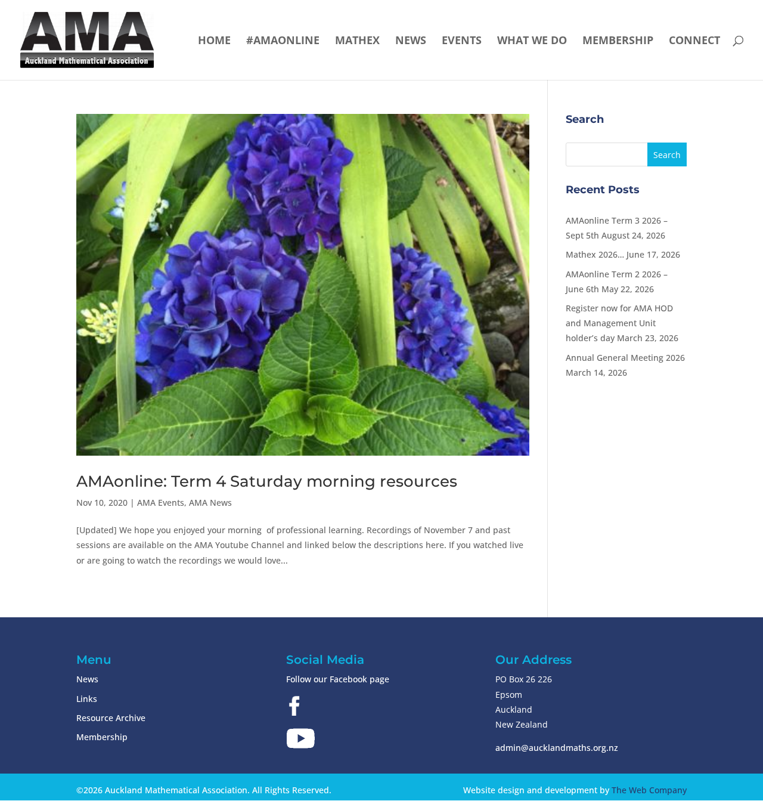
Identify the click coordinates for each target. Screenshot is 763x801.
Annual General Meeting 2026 (625, 357)
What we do (532, 41)
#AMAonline (283, 41)
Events (462, 41)
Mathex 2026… (595, 254)
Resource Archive (110, 717)
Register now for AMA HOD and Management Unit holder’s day (619, 323)
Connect (694, 41)
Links (86, 698)
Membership (617, 41)
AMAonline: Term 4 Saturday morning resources (266, 481)
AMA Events (160, 502)
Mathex (357, 41)
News (410, 41)
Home (214, 41)
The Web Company (649, 790)
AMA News (210, 502)
